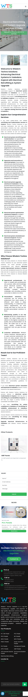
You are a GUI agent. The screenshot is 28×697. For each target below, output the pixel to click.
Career (19, 1)
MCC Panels (17, 639)
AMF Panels (5, 456)
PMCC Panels (5, 642)
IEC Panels (17, 636)
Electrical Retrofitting (7, 656)
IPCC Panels (4, 636)
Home (11, 37)
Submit (14, 494)
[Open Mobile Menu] (25, 6)
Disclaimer (14, 695)
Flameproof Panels (19, 646)
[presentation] (23, 450)
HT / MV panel (5, 634)
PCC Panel (17, 634)
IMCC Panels (4, 639)
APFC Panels (4, 649)
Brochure (11, 1)
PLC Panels (4, 646)
